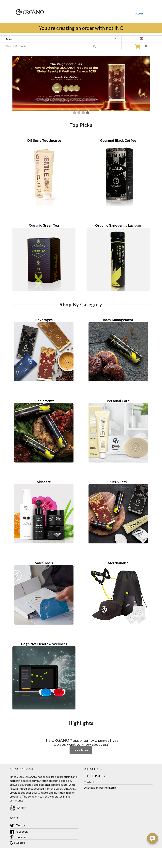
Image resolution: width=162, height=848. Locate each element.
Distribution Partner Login (100, 787)
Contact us (91, 782)
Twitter (20, 825)
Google (20, 842)
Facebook (21, 831)
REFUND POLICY (94, 776)
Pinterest (21, 837)
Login (139, 13)
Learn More (80, 750)
